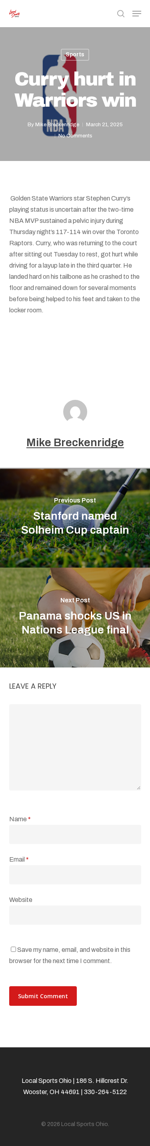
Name (20, 819)
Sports (75, 55)
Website (20, 899)
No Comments (75, 136)
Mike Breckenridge (57, 124)
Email (19, 859)
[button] (136, 14)
